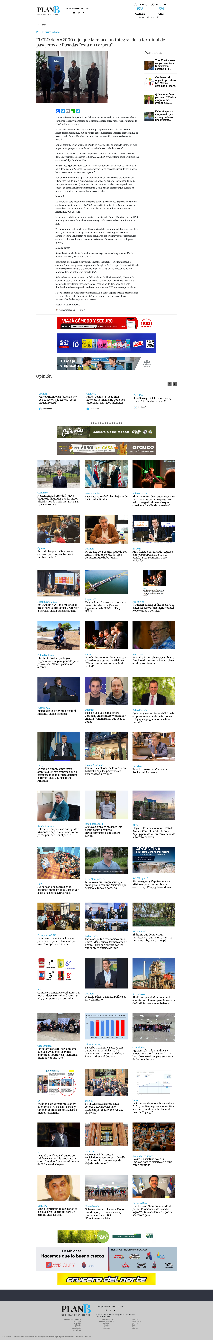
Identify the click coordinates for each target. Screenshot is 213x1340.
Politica (106, 1327)
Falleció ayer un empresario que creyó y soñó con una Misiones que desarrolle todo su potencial (105, 885)
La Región (77, 1323)
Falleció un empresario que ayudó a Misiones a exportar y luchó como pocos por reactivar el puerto (58, 832)
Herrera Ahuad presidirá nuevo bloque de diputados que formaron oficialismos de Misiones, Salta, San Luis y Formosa (58, 500)
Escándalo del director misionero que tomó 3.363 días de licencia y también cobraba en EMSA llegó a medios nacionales (57, 1108)
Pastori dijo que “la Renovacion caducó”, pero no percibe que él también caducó (55, 554)
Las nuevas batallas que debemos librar (107, 400)
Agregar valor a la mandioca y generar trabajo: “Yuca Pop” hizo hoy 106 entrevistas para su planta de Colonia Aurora (153, 1055)
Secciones (41, 25)
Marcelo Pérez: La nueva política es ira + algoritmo (105, 998)
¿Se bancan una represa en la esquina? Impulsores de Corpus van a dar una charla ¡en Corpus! (58, 889)
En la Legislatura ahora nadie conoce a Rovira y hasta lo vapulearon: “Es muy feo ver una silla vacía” (104, 1108)
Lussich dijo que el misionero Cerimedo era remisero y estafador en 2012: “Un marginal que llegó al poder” (105, 717)
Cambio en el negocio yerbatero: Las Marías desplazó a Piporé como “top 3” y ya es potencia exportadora (58, 995)
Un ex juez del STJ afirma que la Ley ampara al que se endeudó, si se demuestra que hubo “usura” (106, 554)
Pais (133, 1325)
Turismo (135, 1329)
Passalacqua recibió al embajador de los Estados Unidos (106, 498)
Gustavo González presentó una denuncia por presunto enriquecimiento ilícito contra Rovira (103, 831)
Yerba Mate (77, 1330)
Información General (106, 1321)
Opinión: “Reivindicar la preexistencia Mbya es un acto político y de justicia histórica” (153, 399)
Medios (135, 1323)
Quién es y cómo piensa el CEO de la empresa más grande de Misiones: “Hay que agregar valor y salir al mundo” (153, 718)
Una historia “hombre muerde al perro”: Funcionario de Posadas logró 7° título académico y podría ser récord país (153, 1211)
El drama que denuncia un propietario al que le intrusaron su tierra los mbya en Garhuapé (153, 937)
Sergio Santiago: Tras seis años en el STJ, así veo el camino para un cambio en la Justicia (57, 1211)
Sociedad (106, 1329)
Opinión (106, 1325)
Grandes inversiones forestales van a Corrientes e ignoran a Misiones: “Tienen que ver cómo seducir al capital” (105, 662)
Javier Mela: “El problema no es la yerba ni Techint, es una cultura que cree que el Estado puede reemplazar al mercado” (59, 400)
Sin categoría (76, 1329)
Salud (134, 1327)
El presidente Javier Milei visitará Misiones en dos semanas (56, 712)
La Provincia (136, 1321)
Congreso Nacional (106, 1319)
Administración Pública (72, 1319)
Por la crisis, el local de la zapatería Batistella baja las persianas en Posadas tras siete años (105, 771)
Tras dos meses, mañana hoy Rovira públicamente (150, 771)
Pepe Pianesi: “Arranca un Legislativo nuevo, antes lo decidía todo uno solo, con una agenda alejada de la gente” (105, 1159)
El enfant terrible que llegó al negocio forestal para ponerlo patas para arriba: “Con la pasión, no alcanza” (58, 663)
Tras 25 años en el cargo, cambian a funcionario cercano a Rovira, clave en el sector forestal (153, 660)
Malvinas (106, 1323)
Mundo (78, 1325)
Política (78, 1327)
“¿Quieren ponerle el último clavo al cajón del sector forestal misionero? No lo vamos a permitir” (153, 607)
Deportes (135, 1319)
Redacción (49, 410)
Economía (77, 1321)
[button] (175, 384)
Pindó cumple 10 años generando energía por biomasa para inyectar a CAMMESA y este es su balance (154, 1000)
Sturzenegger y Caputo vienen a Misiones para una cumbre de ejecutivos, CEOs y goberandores (152, 884)
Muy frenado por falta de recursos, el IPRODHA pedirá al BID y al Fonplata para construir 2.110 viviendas (153, 556)
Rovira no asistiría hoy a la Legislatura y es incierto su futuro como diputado (152, 1162)
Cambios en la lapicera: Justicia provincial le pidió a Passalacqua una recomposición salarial (56, 941)
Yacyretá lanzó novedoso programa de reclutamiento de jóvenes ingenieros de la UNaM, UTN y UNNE (106, 607)
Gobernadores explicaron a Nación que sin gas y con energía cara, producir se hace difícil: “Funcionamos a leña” (105, 1214)
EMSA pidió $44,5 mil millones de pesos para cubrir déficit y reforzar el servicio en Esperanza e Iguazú (58, 607)
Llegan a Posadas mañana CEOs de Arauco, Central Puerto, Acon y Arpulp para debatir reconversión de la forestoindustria (154, 833)
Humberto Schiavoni (100, 407)
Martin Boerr (78, 8)
